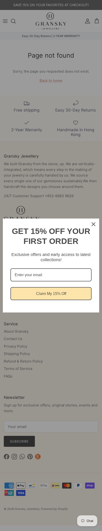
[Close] (93, 224)
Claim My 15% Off (51, 294)
